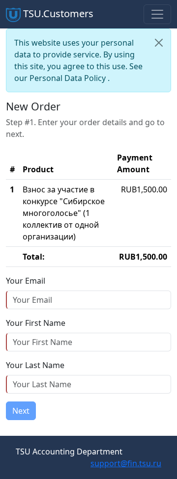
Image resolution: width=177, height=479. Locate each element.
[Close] (159, 42)
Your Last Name (35, 365)
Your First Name (35, 323)
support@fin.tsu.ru (125, 463)
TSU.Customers (57, 13)
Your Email (25, 280)
